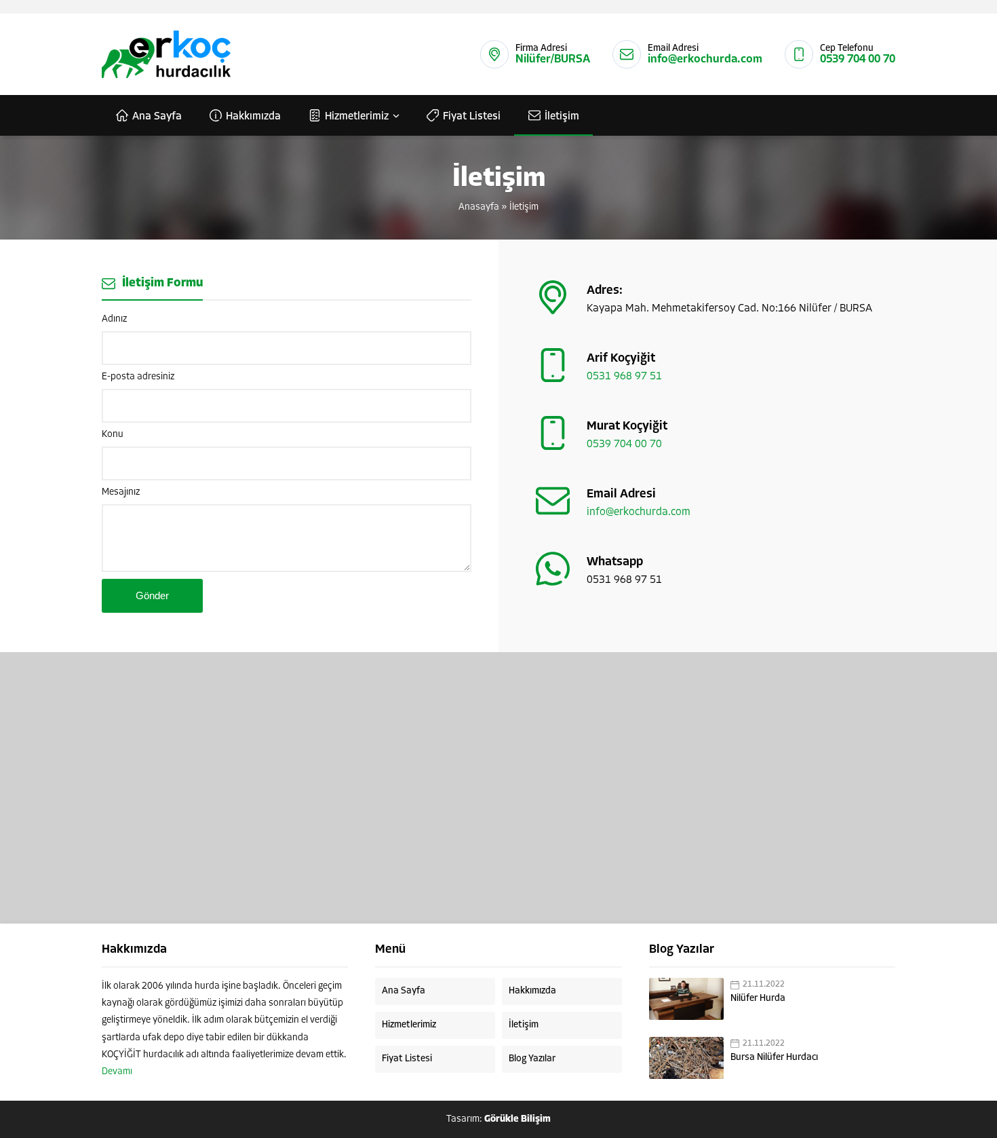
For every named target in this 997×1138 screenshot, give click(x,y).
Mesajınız (121, 492)
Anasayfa (478, 207)
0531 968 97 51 (624, 376)
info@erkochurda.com (705, 59)
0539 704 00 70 (857, 59)
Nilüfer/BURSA (552, 59)
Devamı (117, 1072)
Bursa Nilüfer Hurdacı (774, 1057)
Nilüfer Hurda (757, 998)
